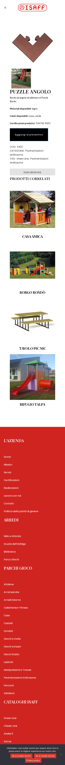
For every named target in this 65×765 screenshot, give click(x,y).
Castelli (8, 623)
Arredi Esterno (12, 600)
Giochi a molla (12, 639)
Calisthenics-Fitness (16, 607)
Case (7, 615)
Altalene (9, 584)
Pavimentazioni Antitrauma (20, 677)
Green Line (22, 158)
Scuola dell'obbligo (15, 544)
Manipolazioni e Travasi (17, 670)
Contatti (9, 503)
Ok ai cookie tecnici (21, 756)
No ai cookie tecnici (45, 756)
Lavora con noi (12, 495)
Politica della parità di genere (21, 511)
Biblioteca (10, 551)
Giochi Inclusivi (12, 646)
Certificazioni (11, 480)
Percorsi (9, 685)
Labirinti (8, 662)
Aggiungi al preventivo (29, 134)
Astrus (7, 741)
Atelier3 (8, 733)
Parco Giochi (11, 559)
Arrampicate (11, 592)
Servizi (7, 472)
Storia (7, 457)
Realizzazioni (11, 488)
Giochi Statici (11, 654)
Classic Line (10, 726)
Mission (8, 464)
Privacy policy (33, 760)
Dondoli (8, 631)
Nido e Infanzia (12, 536)
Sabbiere (9, 693)
